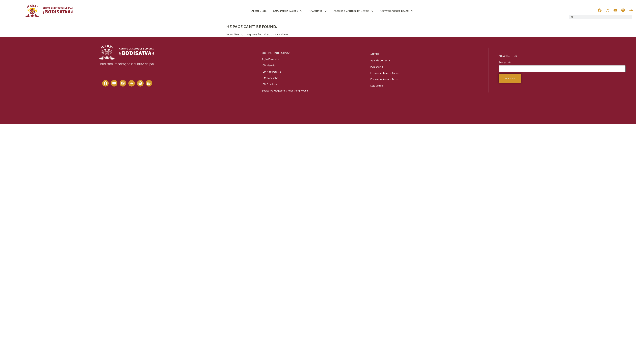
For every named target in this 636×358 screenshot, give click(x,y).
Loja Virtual (377, 86)
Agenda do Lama (380, 61)
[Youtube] (114, 83)
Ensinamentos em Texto (384, 79)
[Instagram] (123, 83)
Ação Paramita (270, 59)
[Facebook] (105, 83)
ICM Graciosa (269, 84)
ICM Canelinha (270, 78)
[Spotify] (140, 83)
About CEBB (258, 11)
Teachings (315, 11)
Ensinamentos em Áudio (384, 73)
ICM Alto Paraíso (271, 72)
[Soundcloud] (131, 83)
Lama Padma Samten (285, 11)
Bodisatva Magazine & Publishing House (285, 91)
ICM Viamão (268, 65)
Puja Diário (376, 67)
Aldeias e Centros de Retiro (351, 11)
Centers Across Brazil (394, 11)
